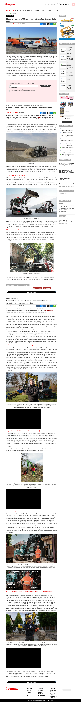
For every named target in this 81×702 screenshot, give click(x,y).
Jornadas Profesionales (64, 219)
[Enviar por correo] (41, 24)
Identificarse (29, 688)
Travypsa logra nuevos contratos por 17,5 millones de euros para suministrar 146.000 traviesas (67, 185)
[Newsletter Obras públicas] (67, 106)
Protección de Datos (53, 691)
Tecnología (36, 10)
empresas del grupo (43, 94)
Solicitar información (37, 288)
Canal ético (40, 690)
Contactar (40, 688)
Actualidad (18, 10)
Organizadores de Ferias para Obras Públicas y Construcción (66, 210)
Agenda (42, 10)
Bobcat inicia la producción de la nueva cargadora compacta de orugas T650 (66, 165)
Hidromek (39, 117)
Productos (30, 10)
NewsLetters (29, 692)
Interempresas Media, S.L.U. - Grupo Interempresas (42, 700)
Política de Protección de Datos (28, 91)
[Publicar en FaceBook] (44, 24)
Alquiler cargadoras (70, 75)
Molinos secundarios (70, 88)
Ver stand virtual (47, 288)
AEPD (47, 96)
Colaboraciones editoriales (53, 697)
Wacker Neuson (49, 310)
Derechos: (13, 95)
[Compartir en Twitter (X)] (48, 24)
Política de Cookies (52, 694)
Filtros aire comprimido (70, 59)
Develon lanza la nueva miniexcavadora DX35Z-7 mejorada (65, 178)
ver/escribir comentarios (31, 292)
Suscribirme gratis (46, 85)
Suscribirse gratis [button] (64, 4)
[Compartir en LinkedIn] (51, 24)
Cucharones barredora (70, 53)
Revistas (55, 10)
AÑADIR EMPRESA (66, 689)
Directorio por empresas (65, 213)
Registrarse (28, 690)
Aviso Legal (20, 91)
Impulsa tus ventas (63, 220)
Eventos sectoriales (63, 223)
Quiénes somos (41, 695)
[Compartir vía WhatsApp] (54, 24)
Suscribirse (67, 122)
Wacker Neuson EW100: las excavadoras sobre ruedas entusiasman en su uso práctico (66, 171)
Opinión (24, 10)
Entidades (48, 10)
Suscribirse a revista (29, 695)
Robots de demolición (70, 81)
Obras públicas (10, 10)
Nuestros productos (40, 693)
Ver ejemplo (31, 83)
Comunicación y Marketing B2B (65, 221)
